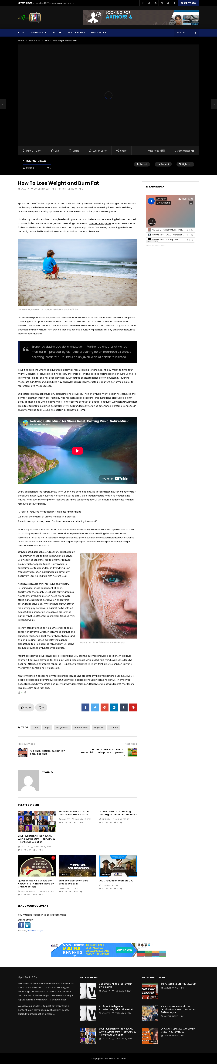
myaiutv (25, 188)
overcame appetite (100, 223)
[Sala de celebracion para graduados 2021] (77, 866)
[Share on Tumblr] (124, 707)
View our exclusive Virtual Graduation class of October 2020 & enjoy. (178, 1009)
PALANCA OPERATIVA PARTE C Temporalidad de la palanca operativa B (102, 752)
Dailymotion (62, 727)
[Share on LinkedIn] (114, 707)
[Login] (174, 3)
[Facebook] (142, 3)
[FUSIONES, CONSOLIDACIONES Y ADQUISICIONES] (3, 104)
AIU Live (56, 32)
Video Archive (76, 32)
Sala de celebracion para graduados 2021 (73, 882)
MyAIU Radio (160, 245)
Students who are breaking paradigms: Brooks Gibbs (74, 813)
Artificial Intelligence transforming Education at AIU (116, 1008)
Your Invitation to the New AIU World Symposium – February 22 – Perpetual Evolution (36, 838)
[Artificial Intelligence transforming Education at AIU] (88, 1013)
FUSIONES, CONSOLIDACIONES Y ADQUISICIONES (47, 752)
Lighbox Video (81, 727)
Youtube (114, 727)
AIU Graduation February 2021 (116, 880)
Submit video (188, 3)
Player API (98, 727)
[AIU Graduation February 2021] (118, 866)
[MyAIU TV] (29, 17)
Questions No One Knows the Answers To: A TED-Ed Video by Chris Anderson (36, 883)
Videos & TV (34, 40)
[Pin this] (133, 707)
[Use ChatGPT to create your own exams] (88, 991)
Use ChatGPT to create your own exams (55, 3)
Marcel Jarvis (28, 891)
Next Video (131, 743)
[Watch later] (162, 3)
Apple (47, 727)
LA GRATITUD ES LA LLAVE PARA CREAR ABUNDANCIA (178, 1030)
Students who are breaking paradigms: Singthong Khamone (118, 813)
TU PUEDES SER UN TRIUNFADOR (178, 984)
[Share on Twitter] (95, 707)
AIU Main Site (38, 32)
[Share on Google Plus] (104, 707)
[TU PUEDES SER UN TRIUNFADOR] (150, 991)
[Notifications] (168, 3)
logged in (38, 914)
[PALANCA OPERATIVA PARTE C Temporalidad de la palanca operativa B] (132, 752)
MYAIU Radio (98, 32)
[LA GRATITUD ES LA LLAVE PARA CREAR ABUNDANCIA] (150, 1036)
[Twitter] (149, 3)
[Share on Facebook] (85, 707)
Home (21, 32)
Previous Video (26, 743)
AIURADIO (150, 245)
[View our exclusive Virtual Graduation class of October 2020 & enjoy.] (150, 1013)
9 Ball (35, 727)
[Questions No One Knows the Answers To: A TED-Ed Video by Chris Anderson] (37, 866)
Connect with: (26, 919)
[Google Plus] (155, 3)
